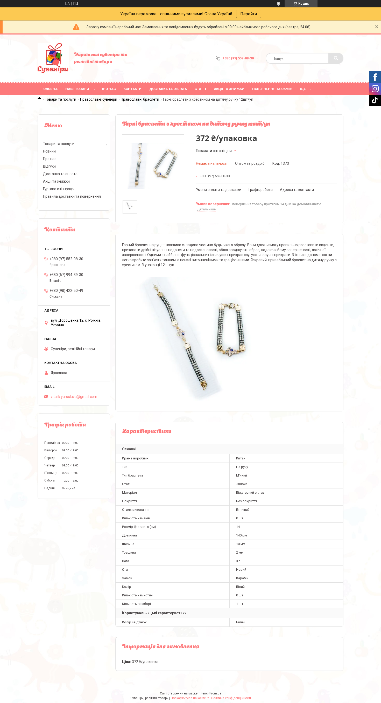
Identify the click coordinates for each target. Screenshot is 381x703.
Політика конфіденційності (231, 698)
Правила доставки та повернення (72, 196)
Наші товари (77, 89)
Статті (200, 89)
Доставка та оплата (168, 89)
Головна (49, 89)
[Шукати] (335, 58)
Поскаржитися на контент (190, 698)
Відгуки (49, 166)
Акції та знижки (229, 89)
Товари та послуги (60, 99)
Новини (49, 151)
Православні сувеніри (98, 99)
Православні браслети (140, 99)
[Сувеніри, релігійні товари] (53, 58)
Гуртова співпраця (58, 189)
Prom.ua (215, 693)
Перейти (248, 13)
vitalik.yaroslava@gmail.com (74, 397)
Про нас (108, 89)
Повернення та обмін (272, 89)
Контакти (133, 89)
